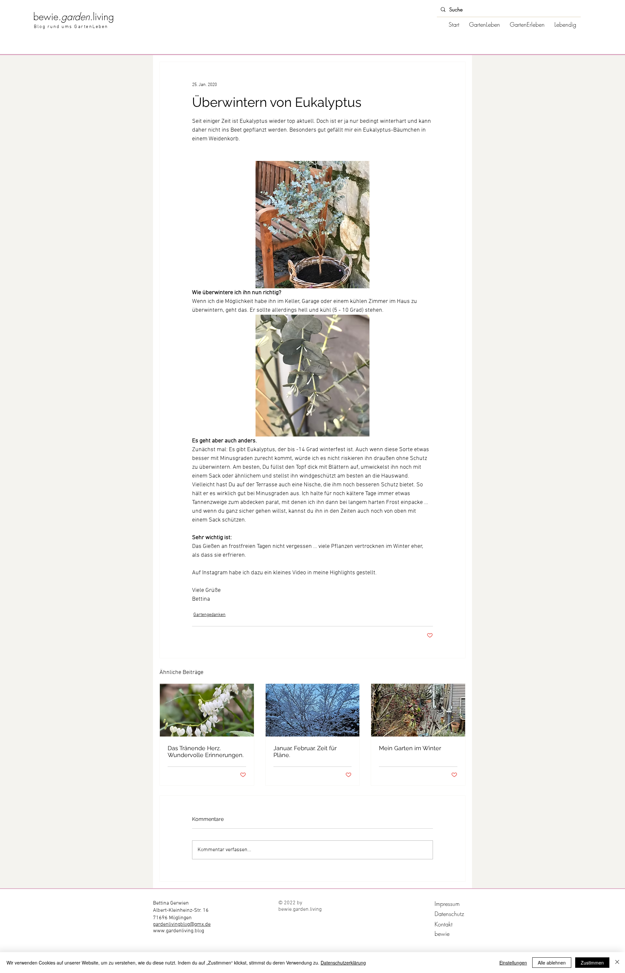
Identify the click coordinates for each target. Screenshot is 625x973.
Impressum (447, 904)
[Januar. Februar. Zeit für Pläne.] (313, 710)
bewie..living (73, 16)
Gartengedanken (209, 615)
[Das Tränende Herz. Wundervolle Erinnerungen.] (207, 710)
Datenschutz (449, 914)
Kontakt (443, 924)
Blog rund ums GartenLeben (71, 27)
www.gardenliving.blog (178, 931)
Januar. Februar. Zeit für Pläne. (305, 751)
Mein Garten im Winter (410, 748)
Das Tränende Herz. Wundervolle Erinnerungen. (205, 751)
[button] (484, 24)
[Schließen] (617, 962)
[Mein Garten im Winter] (418, 710)
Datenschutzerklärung (343, 962)
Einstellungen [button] (513, 962)
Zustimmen (592, 962)
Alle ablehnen (552, 962)
